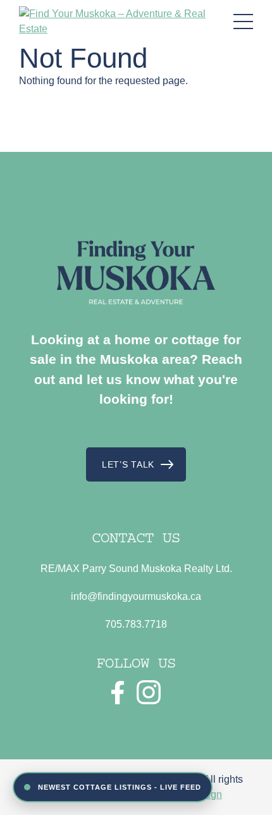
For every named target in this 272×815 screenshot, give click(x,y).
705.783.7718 (136, 624)
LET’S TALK (128, 464)
